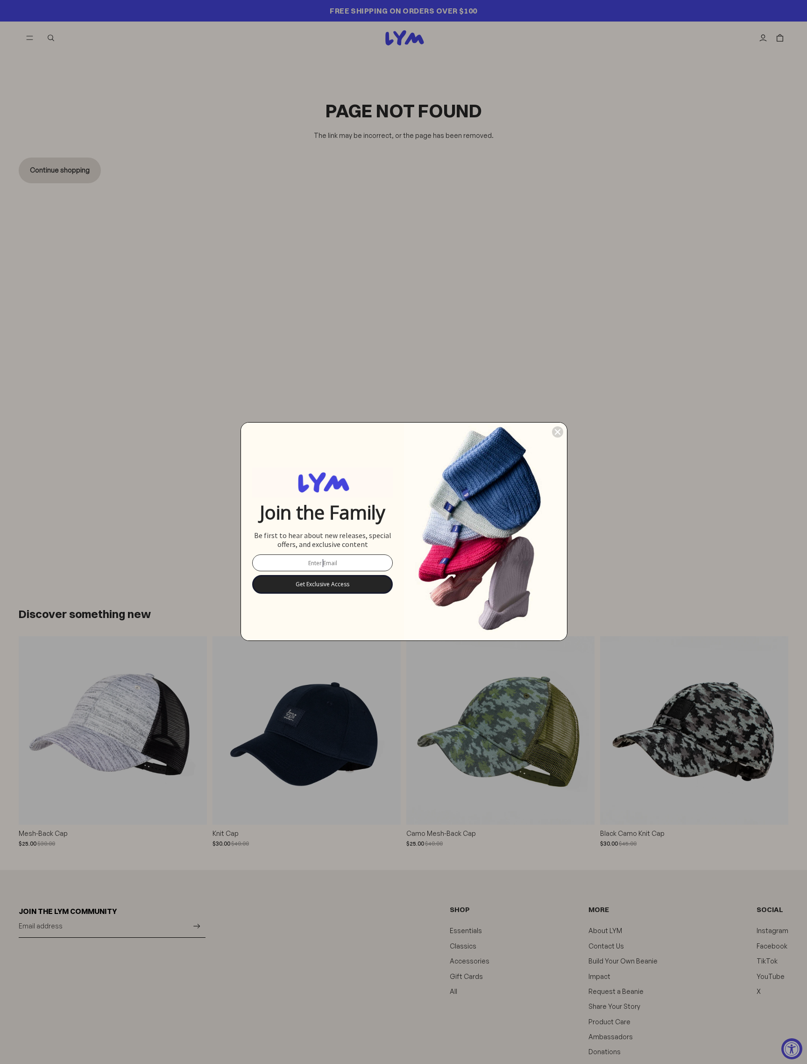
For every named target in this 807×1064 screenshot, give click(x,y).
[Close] (557, 432)
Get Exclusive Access (322, 584)
